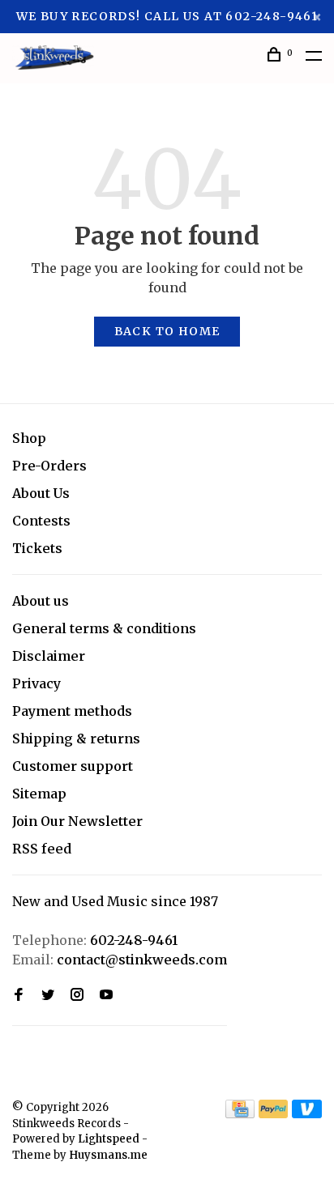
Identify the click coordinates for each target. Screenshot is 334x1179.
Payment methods (72, 711)
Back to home (167, 331)
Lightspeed (108, 1139)
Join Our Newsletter (77, 821)
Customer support (72, 766)
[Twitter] (47, 995)
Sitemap (39, 793)
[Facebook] (18, 995)
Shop (29, 438)
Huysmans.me (108, 1155)
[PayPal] (274, 1113)
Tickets (37, 548)
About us (40, 601)
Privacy (36, 683)
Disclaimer (48, 656)
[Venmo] (307, 1113)
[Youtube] (106, 995)
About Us (41, 493)
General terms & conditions (104, 628)
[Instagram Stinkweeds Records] (77, 995)
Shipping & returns (76, 738)
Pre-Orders (49, 466)
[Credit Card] (240, 1113)
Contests (41, 521)
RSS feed (41, 849)
